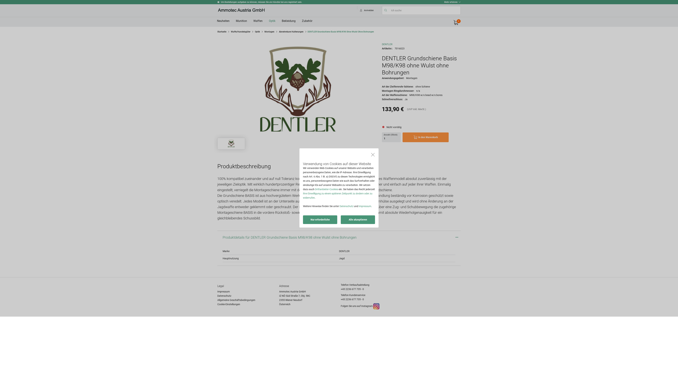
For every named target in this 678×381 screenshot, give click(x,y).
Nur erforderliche (320, 219)
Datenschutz (346, 206)
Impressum (365, 206)
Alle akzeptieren (358, 219)
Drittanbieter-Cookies (326, 189)
